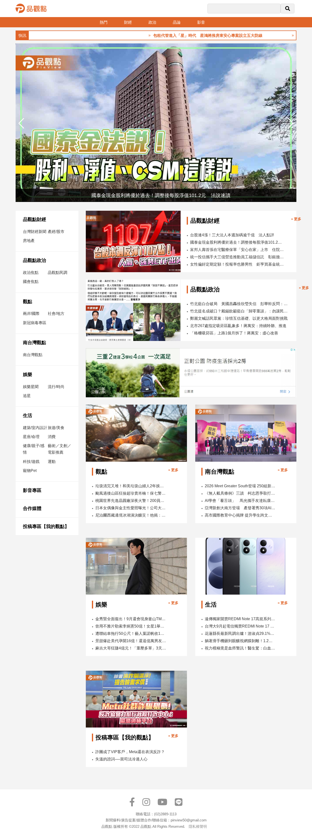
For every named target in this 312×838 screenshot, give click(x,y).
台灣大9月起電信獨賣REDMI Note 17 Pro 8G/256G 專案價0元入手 (240, 626)
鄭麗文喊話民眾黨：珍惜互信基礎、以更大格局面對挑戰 (239, 318)
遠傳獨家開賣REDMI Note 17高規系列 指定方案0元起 (240, 619)
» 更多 (296, 219)
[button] (290, 123)
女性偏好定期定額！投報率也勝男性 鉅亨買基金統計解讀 (237, 264)
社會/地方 (56, 313)
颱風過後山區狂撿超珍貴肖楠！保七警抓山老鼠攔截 (130, 493)
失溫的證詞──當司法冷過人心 (121, 759)
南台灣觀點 (34, 342)
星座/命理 (31, 437)
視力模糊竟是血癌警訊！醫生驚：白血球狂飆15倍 (240, 648)
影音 (201, 22)
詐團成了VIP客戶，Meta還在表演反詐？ (130, 752)
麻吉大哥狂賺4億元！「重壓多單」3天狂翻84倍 (130, 648)
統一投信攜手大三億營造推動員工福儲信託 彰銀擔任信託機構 (237, 257)
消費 (52, 437)
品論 (177, 22)
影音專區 (32, 490)
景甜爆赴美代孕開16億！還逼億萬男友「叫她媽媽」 (130, 641)
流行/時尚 (56, 387)
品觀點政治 (34, 260)
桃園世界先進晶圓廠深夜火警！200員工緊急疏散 (130, 500)
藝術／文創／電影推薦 (59, 449)
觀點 (27, 301)
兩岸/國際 (31, 313)
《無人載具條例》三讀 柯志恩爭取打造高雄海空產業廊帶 (240, 493)
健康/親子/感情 (33, 449)
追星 (27, 396)
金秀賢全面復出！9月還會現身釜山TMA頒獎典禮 (130, 619)
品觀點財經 (34, 219)
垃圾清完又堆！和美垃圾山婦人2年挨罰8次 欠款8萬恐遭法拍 (130, 486)
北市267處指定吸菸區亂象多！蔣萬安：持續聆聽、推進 (238, 326)
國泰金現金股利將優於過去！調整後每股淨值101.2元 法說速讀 (237, 242)
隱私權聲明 (198, 826)
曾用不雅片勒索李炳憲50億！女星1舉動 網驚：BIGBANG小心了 (130, 626)
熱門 (103, 22)
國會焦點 (31, 281)
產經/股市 (56, 231)
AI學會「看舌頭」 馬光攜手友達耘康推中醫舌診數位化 (240, 500)
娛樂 (27, 374)
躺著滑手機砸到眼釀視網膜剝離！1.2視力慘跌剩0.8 (240, 641)
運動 (52, 461)
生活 (27, 415)
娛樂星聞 (31, 387)
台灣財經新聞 (34, 231)
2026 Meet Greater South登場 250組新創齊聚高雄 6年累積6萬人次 (240, 486)
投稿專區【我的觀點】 (46, 526)
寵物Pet (30, 471)
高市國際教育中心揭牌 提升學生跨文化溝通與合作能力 (240, 515)
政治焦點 (31, 272)
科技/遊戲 (31, 461)
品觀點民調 (57, 272)
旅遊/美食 (56, 428)
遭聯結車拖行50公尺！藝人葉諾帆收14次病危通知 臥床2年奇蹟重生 (130, 633)
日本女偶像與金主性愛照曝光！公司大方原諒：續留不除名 (130, 508)
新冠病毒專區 (34, 323)
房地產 (29, 241)
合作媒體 (32, 508)
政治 (152, 22)
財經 (128, 22)
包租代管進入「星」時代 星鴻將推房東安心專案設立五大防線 (187, 35)
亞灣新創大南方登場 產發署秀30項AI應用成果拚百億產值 (240, 508)
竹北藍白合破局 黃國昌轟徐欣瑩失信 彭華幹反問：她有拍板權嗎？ (240, 304)
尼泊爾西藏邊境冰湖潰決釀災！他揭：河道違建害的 (130, 515)
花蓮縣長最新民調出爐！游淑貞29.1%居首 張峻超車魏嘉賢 (240, 633)
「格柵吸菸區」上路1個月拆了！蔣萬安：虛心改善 (234, 333)
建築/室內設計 (35, 428)
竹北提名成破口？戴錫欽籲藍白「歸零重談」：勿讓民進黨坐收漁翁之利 (240, 311)
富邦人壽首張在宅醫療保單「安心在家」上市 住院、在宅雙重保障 (237, 249)
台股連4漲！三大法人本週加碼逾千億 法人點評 (232, 235)
